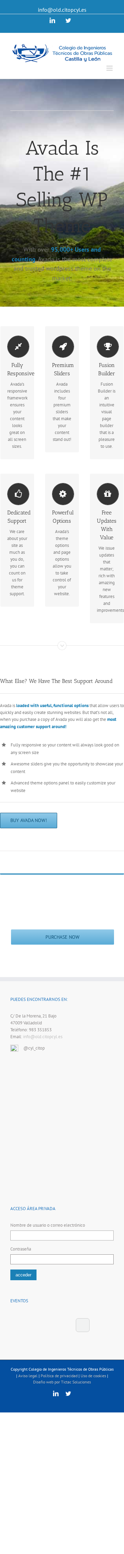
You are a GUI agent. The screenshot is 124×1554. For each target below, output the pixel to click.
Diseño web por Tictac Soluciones (62, 1381)
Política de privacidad (59, 1375)
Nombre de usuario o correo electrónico (47, 1225)
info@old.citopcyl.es (62, 9)
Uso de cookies (93, 1375)
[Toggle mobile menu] (110, 68)
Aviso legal (28, 1375)
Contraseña (20, 1249)
